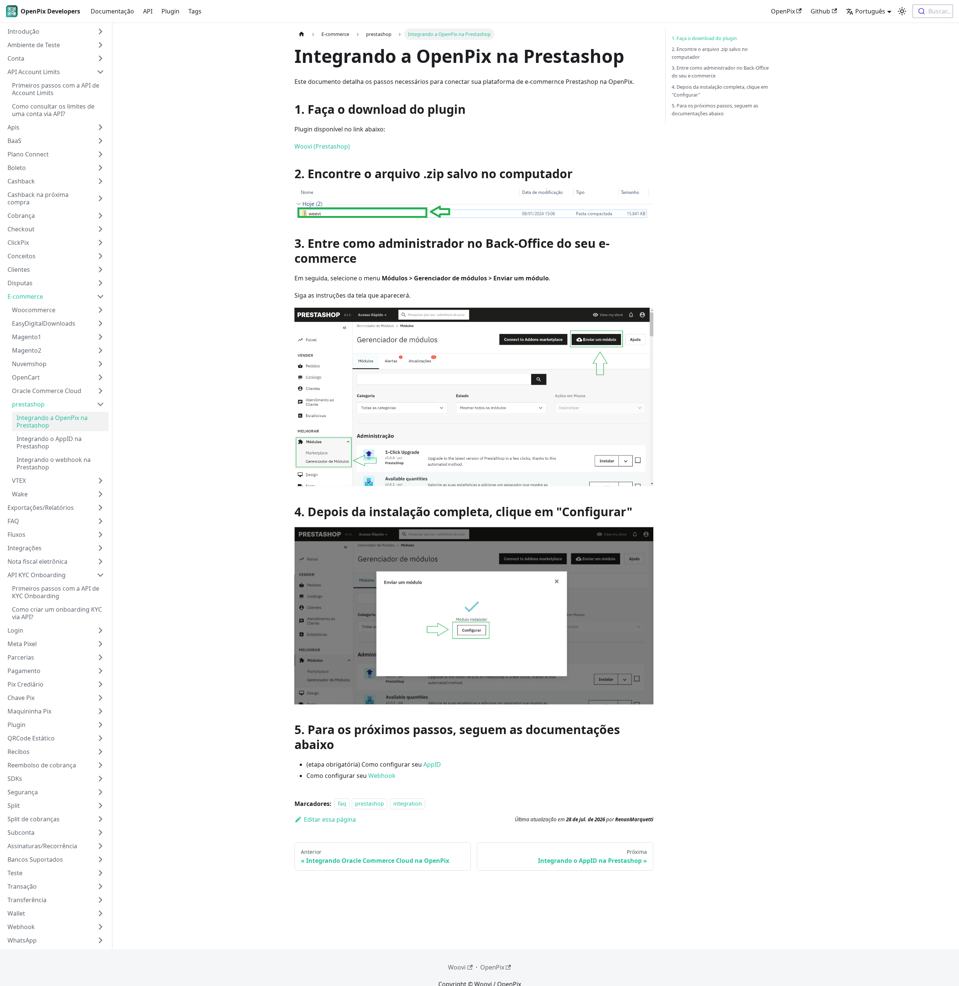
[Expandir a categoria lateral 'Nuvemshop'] (100, 364)
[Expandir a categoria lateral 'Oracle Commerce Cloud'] (100, 391)
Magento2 (26, 350)
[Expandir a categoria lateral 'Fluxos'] (100, 535)
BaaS (14, 141)
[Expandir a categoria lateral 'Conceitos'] (100, 256)
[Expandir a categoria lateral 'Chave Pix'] (100, 698)
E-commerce (25, 296)
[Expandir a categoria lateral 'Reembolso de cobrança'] (100, 765)
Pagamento (23, 671)
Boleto (16, 168)
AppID (432, 764)
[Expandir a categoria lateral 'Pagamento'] (100, 671)
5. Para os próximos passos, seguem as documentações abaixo (715, 109)
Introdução (23, 31)
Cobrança (21, 215)
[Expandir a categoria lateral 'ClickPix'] (100, 243)
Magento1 (26, 337)
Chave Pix (20, 698)
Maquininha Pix (29, 711)
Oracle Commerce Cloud (46, 391)
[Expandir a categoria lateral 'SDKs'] (100, 779)
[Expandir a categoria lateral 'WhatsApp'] (100, 940)
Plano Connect (28, 154)
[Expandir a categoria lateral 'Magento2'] (100, 350)
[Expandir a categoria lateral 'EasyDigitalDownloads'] (100, 323)
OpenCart (26, 377)
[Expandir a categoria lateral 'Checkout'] (100, 229)
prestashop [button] (28, 404)
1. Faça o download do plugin (704, 38)
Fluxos (16, 534)
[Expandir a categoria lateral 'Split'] (100, 806)
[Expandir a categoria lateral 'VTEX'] (100, 481)
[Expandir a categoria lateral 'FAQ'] (100, 521)
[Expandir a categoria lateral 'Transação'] (100, 886)
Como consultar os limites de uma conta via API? (53, 110)
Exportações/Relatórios (40, 507)
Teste (14, 873)
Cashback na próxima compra (38, 198)
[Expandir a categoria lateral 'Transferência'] (100, 900)
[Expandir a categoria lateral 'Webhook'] (100, 927)
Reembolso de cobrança (41, 765)
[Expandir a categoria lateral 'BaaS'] (100, 141)
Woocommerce (33, 310)
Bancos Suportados (35, 859)
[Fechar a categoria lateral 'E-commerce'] (100, 296)
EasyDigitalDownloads (43, 323)
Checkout (20, 229)
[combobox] (933, 11)
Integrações (24, 548)
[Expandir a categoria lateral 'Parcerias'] (100, 657)
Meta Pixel (22, 644)
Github (820, 11)
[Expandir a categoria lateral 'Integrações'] (100, 548)
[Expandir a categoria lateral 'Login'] (100, 630)
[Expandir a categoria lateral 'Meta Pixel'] (100, 644)
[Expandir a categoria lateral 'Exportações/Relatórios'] (100, 508)
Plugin (170, 11)
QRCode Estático (31, 738)
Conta (15, 58)
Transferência (26, 900)
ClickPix (18, 242)
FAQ (13, 521)
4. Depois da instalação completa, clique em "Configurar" (720, 90)
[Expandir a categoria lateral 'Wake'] (100, 494)
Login (15, 630)
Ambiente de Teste (33, 45)
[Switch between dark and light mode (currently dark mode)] (902, 11)
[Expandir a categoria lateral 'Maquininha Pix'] (100, 711)
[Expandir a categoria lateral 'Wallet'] (100, 913)
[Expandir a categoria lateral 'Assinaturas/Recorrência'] (100, 846)
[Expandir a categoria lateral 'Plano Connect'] (100, 154)
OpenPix (783, 11)
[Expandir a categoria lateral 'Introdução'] (100, 31)
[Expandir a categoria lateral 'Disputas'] (100, 283)
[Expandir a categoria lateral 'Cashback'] (100, 181)
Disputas (20, 283)
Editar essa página (330, 819)
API (147, 11)
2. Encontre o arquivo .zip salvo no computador (710, 53)
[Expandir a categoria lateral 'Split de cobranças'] (100, 819)
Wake (20, 494)
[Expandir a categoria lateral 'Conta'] (100, 58)
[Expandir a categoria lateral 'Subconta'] (100, 833)
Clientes (18, 269)
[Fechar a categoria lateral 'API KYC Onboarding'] (100, 575)
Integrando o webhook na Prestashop (53, 463)
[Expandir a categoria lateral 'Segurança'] (100, 792)
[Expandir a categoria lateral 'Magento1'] (100, 337)
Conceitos (21, 256)
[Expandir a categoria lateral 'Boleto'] (100, 168)
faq (342, 803)
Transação (22, 886)
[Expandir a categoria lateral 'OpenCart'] (100, 377)
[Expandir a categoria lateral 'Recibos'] (100, 752)
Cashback (21, 181)
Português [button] (870, 11)
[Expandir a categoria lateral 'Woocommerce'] (100, 310)
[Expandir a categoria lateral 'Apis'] (100, 127)
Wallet (16, 913)
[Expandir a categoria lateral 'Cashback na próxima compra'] (100, 198)
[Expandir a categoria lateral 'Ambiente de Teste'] (100, 45)
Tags (195, 11)
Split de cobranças (33, 819)
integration (407, 803)
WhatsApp (22, 940)
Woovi (457, 967)
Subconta (20, 832)
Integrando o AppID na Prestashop (49, 442)
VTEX (19, 481)
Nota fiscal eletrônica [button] (37, 561)
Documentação (112, 11)
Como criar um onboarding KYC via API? (57, 613)
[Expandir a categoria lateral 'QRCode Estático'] (100, 738)
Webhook (21, 927)
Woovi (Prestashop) (322, 146)
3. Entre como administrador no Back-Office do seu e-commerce (720, 71)
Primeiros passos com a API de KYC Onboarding (55, 592)
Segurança (22, 792)
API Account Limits (33, 72)
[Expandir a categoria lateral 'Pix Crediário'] (100, 684)
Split (13, 805)
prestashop (369, 803)
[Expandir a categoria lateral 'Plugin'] (100, 725)
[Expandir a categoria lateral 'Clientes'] (100, 270)
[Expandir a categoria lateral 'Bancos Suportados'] (100, 859)
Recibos (18, 752)
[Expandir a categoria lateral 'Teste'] (100, 873)
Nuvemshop (29, 364)
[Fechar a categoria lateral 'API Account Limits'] (100, 72)
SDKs (14, 779)
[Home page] (301, 34)
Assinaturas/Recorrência (42, 846)
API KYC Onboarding (36, 575)
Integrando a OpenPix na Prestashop (52, 421)
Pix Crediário (25, 684)
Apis (13, 127)
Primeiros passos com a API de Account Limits (55, 89)
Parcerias (20, 657)
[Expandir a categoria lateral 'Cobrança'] (100, 216)
